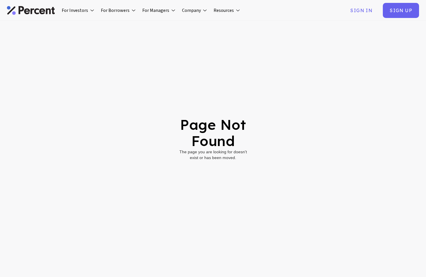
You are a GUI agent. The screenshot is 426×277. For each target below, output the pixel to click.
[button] (78, 10)
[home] (31, 10)
